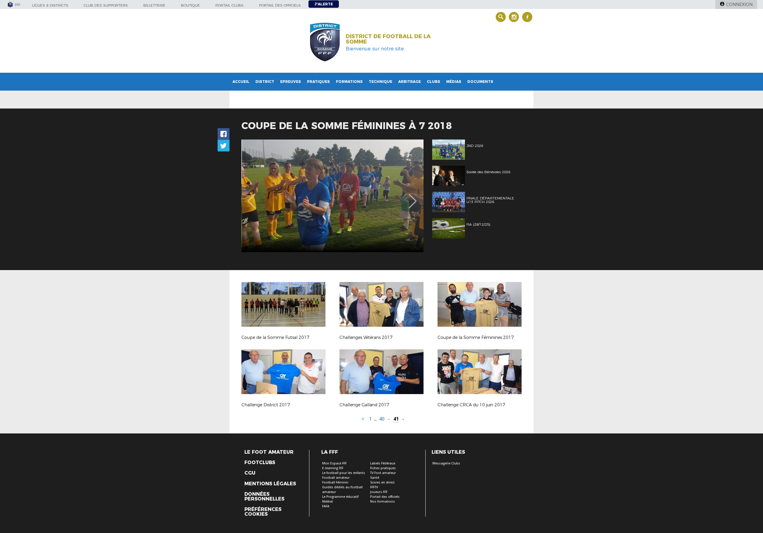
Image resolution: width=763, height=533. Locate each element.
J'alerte (323, 4)
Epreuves (290, 81)
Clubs (433, 81)
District (264, 81)
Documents (480, 81)
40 (381, 419)
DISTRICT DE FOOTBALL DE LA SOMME (388, 39)
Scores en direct (382, 482)
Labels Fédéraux (383, 463)
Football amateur (336, 478)
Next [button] (412, 197)
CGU (249, 473)
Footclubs (259, 462)
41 (396, 419)
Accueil (240, 81)
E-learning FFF (332, 468)
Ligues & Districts (50, 5)
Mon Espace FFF (334, 463)
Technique (380, 81)
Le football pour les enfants (343, 473)
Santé (374, 478)
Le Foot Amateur (269, 452)
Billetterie (154, 5)
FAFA (325, 506)
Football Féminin (335, 482)
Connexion (739, 4)
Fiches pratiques (383, 468)
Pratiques (318, 81)
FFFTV (374, 487)
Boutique (190, 5)
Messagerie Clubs (446, 463)
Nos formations (382, 501)
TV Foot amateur (383, 473)
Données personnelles (264, 496)
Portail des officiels (280, 5)
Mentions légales (270, 483)
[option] (332, 196)
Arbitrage (409, 81)
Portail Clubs (229, 5)
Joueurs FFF (378, 492)
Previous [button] (251, 197)
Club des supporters (106, 5)
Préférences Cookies (262, 512)
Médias (453, 81)
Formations (349, 81)
